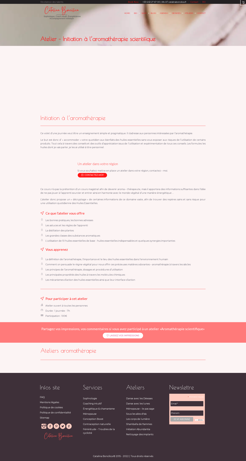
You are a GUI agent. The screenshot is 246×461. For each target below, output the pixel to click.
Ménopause (90, 414)
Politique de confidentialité (55, 412)
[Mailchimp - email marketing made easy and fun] (199, 420)
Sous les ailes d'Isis (136, 414)
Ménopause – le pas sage (140, 408)
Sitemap (44, 417)
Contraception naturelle (97, 424)
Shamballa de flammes (139, 424)
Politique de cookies (51, 407)
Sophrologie (90, 398)
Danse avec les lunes (138, 403)
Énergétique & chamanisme (99, 408)
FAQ (42, 397)
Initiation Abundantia (138, 429)
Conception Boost (93, 419)
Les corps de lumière (138, 419)
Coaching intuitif (92, 403)
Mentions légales (49, 402)
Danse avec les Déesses (139, 398)
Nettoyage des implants (139, 434)
